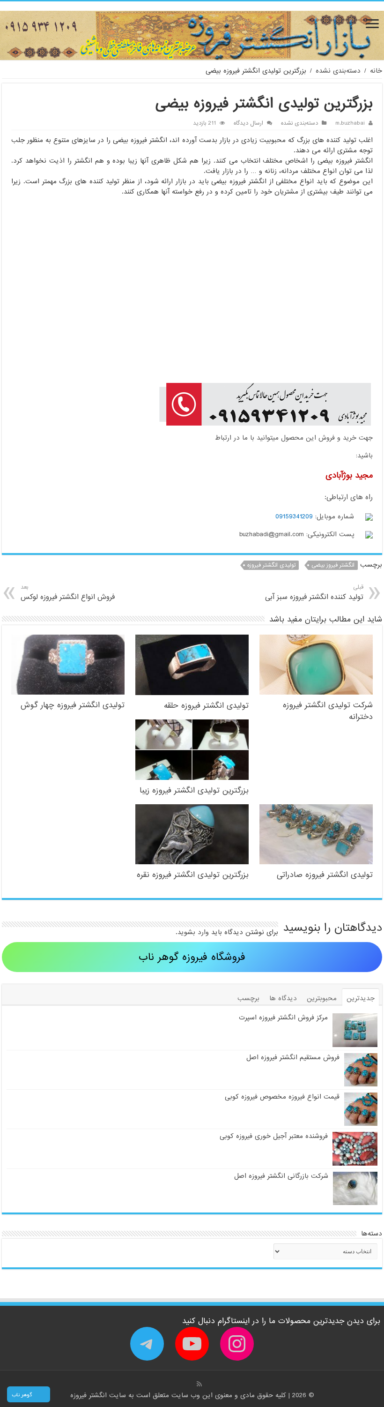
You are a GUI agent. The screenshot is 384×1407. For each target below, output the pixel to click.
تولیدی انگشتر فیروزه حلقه (206, 705)
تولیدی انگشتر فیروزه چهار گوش (73, 705)
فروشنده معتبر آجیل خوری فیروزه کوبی (274, 1136)
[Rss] (199, 1384)
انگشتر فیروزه (89, 1395)
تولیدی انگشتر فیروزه (271, 565)
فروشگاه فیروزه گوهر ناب (192, 957)
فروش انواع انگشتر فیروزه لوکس (68, 593)
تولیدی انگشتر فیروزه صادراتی (325, 875)
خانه (376, 71)
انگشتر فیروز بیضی (332, 565)
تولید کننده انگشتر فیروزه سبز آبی (314, 593)
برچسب (248, 998)
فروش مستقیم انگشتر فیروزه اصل (293, 1057)
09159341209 (294, 516)
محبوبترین (322, 998)
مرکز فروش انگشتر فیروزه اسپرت (283, 1017)
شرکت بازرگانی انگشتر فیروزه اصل (281, 1176)
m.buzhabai (350, 123)
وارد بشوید (193, 932)
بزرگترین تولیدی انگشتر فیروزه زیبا (194, 790)
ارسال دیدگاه (248, 123)
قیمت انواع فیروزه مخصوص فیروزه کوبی (282, 1097)
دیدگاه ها (283, 998)
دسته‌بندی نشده (338, 71)
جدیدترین (361, 998)
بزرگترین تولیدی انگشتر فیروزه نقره (193, 875)
